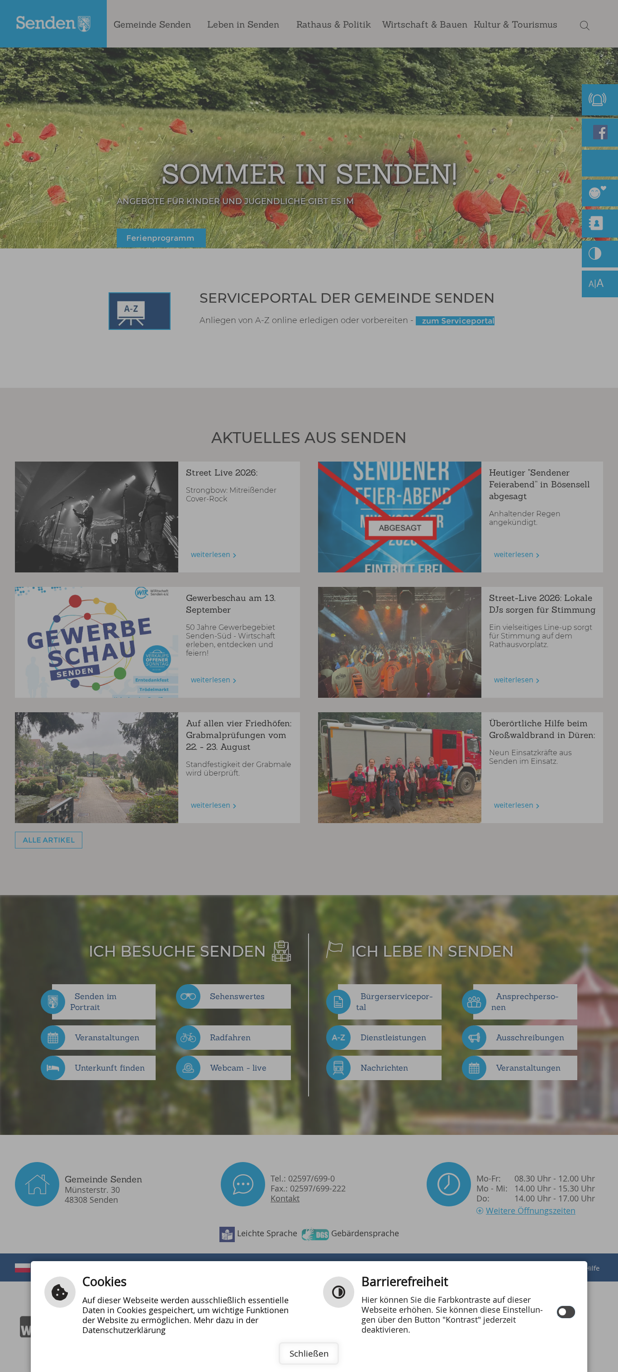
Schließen (309, 1353)
